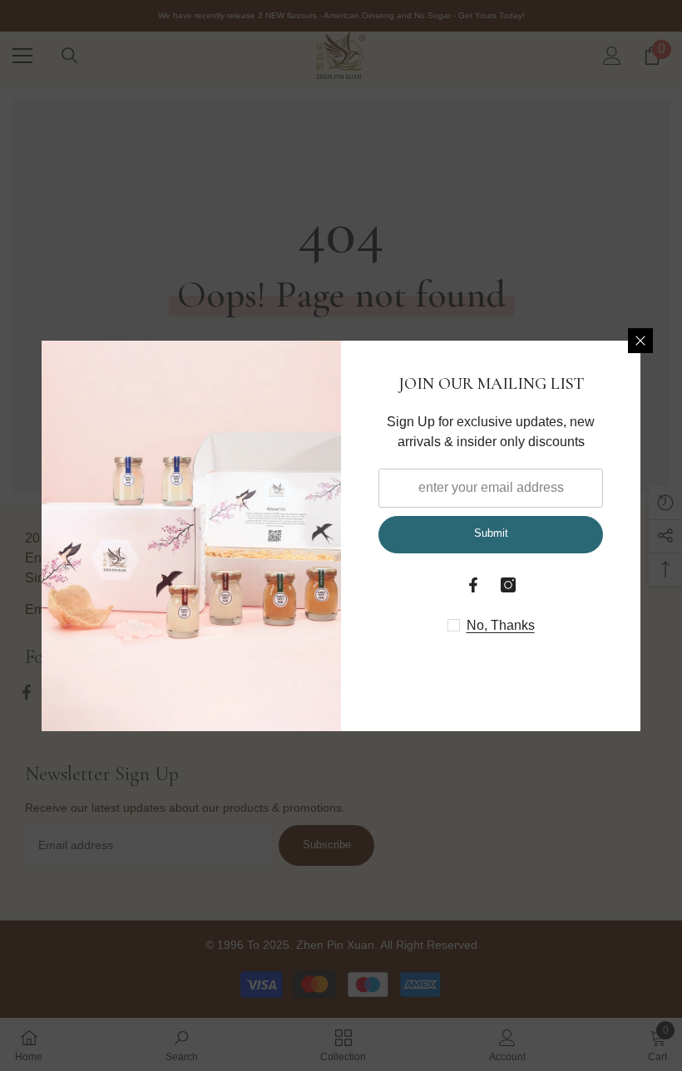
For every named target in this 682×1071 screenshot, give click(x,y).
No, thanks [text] (501, 625)
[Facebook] (473, 584)
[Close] (640, 340)
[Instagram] (508, 584)
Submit (491, 533)
